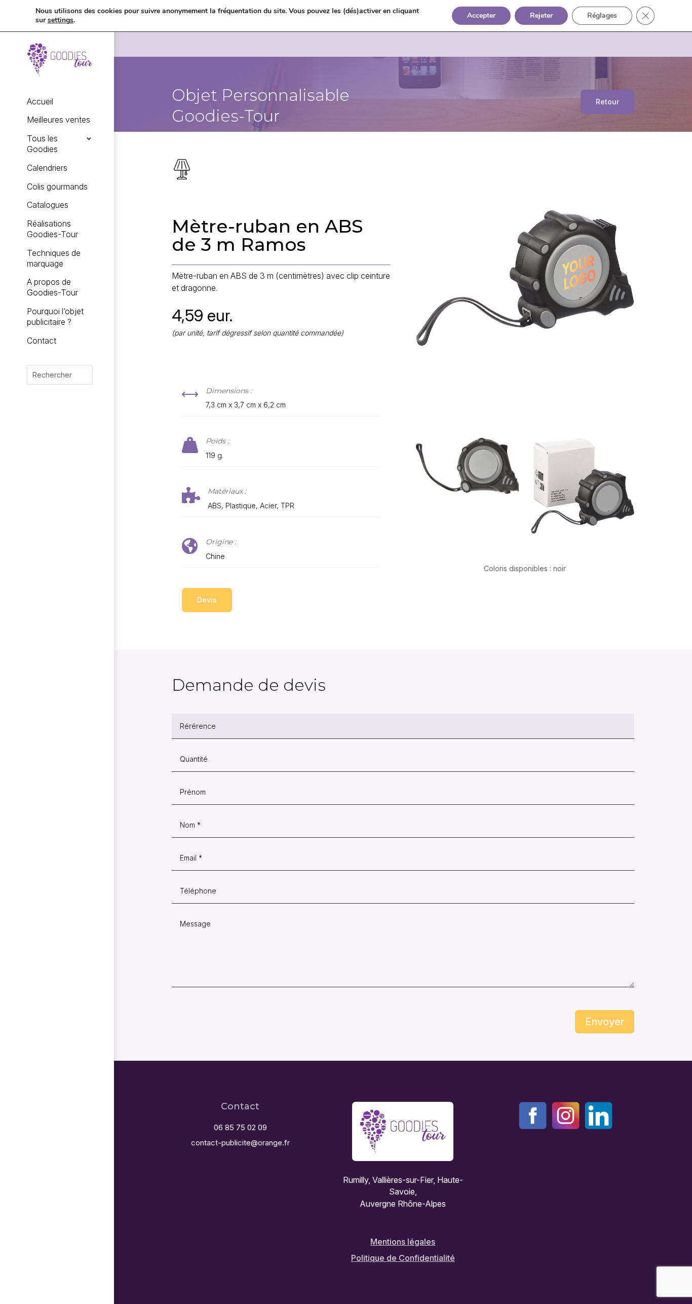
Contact (41, 341)
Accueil (40, 101)
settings (60, 20)
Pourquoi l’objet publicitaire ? (55, 316)
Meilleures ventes (58, 120)
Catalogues (47, 205)
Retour (607, 101)
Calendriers (47, 168)
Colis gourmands (57, 186)
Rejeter (541, 15)
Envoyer (604, 1022)
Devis (207, 599)
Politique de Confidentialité (403, 1258)
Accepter (481, 15)
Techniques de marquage (54, 258)
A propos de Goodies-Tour (52, 287)
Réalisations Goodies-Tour (52, 228)
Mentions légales (402, 1242)
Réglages (602, 15)
